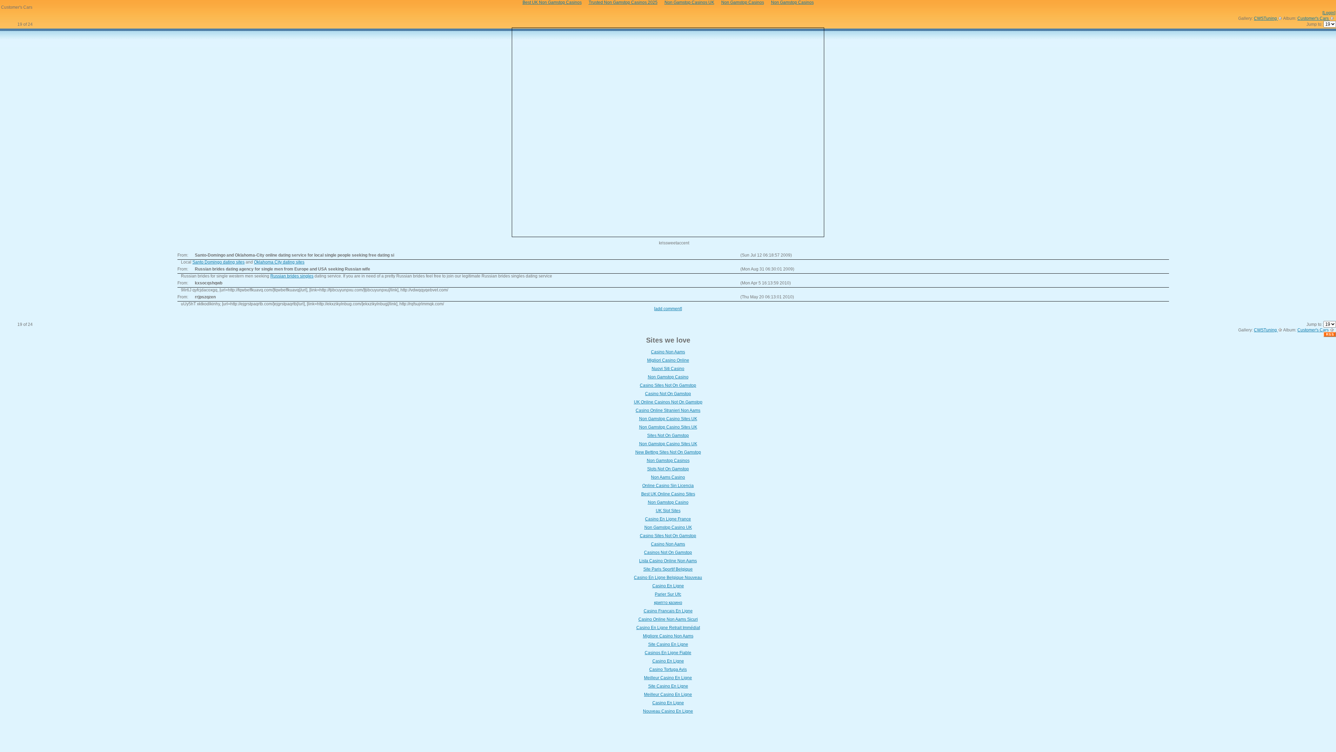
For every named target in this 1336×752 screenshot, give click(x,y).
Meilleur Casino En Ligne (668, 677)
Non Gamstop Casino (668, 377)
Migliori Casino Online (668, 360)
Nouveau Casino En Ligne (668, 711)
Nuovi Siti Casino (668, 368)
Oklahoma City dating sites (279, 262)
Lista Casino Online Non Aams (668, 560)
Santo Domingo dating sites (218, 262)
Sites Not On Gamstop (668, 435)
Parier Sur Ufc (668, 594)
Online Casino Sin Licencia (668, 485)
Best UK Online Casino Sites (668, 494)
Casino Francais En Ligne (668, 611)
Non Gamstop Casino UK (668, 527)
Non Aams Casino (668, 477)
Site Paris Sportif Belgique (668, 569)
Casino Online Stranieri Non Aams (668, 410)
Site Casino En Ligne (668, 644)
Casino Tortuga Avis (668, 669)
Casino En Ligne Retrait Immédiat (668, 627)
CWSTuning (1266, 18)
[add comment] (668, 308)
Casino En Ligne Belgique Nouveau (668, 577)
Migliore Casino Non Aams (668, 636)
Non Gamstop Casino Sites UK (668, 418)
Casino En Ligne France (668, 519)
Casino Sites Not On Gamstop (668, 385)
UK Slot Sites (668, 510)
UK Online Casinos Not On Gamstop (668, 402)
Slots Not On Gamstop (668, 469)
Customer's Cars (1313, 18)
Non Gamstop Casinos (668, 460)
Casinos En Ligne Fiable (668, 652)
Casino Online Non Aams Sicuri (668, 619)
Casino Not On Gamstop (668, 393)
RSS (1330, 334)
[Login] (1328, 12)
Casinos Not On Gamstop (668, 552)
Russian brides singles (291, 276)
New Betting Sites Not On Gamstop (668, 452)
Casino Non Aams (668, 352)
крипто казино (668, 602)
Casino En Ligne (668, 585)
